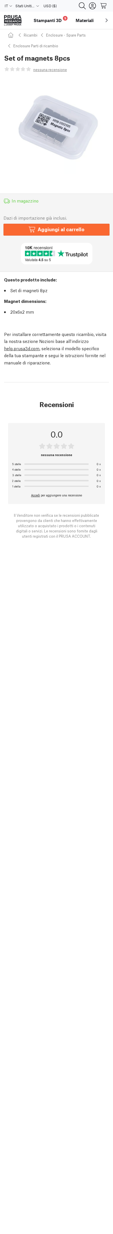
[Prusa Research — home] (12, 20)
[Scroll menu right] (106, 20)
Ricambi (30, 34)
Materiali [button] (85, 20)
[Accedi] (92, 6)
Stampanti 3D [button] (50, 19)
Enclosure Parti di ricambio (35, 45)
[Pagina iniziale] (11, 35)
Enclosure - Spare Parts (66, 34)
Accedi (35, 495)
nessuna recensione (50, 69)
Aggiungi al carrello (61, 229)
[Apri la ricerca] (82, 6)
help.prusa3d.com (21, 348)
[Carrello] (104, 6)
